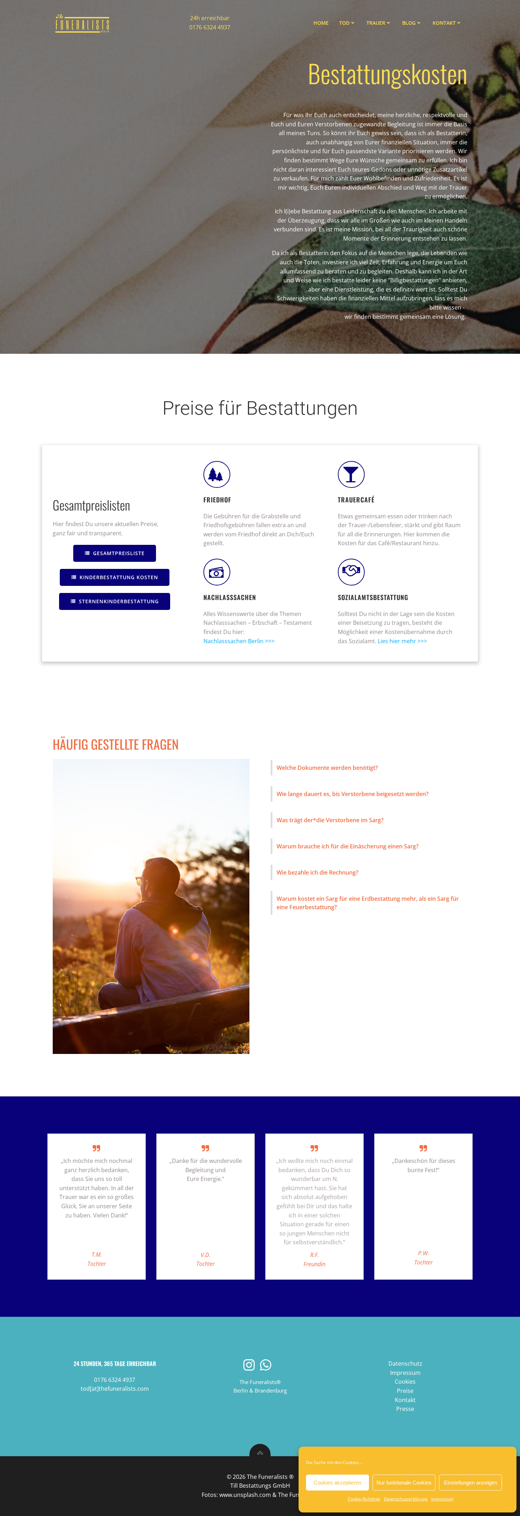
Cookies (405, 1381)
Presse (405, 1409)
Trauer (375, 22)
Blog (409, 22)
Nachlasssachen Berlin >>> (239, 641)
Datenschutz (405, 1363)
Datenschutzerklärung (406, 1499)
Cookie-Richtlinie (364, 1499)
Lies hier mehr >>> (402, 641)
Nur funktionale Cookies (404, 1483)
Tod (344, 22)
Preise (405, 1391)
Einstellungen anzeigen (470, 1483)
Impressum (442, 1499)
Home (321, 22)
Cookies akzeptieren (337, 1483)
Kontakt (444, 22)
